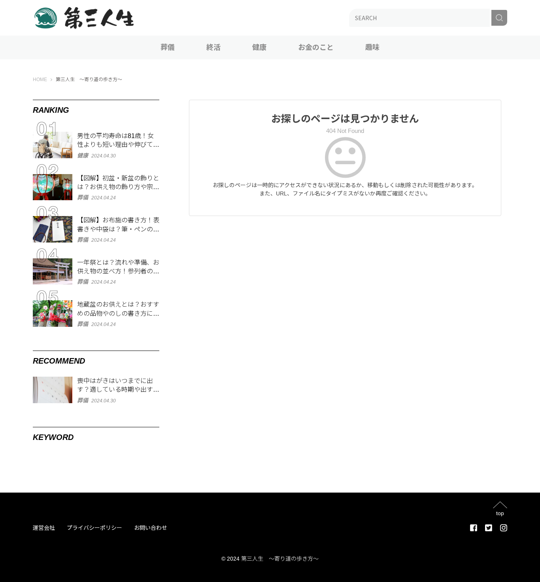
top (500, 513)
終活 (213, 47)
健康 (259, 47)
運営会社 (44, 528)
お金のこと (316, 47)
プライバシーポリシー (94, 528)
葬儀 (167, 47)
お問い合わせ (150, 528)
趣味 (372, 47)
